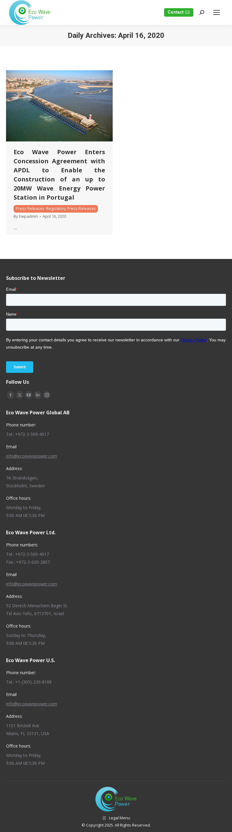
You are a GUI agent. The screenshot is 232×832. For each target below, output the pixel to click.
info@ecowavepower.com (31, 456)
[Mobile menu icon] (216, 12)
